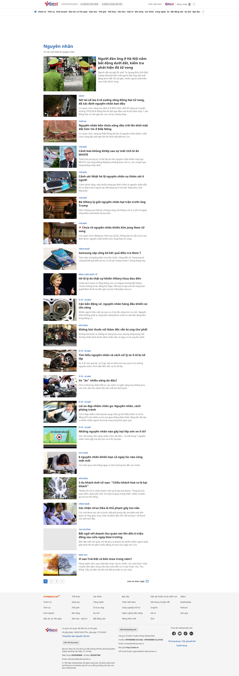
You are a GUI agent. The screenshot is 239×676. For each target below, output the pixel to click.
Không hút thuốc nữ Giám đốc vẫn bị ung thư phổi (113, 329)
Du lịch (188, 12)
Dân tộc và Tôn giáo (78, 12)
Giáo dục (93, 12)
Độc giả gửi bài (189, 641)
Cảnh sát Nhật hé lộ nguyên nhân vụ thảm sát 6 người (111, 178)
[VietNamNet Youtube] (180, 634)
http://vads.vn (132, 647)
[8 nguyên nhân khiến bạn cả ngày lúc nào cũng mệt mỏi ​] (60, 463)
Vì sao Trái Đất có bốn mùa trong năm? (105, 559)
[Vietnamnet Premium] (51, 597)
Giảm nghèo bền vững (132, 613)
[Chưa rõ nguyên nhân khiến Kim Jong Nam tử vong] (60, 233)
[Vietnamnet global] (169, 5)
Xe (168, 12)
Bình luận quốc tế (88, 274)
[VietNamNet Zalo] (191, 634)
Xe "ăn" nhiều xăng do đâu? (98, 380)
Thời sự (51, 12)
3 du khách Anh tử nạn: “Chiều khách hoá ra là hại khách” (113, 484)
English (154, 607)
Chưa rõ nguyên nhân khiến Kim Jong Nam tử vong (112, 229)
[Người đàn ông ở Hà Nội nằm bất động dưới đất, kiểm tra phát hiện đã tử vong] (69, 73)
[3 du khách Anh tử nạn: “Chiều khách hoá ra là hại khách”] (60, 488)
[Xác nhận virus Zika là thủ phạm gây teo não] (60, 514)
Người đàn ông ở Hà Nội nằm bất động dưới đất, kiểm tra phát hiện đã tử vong (122, 63)
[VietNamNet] (35, 11)
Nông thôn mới (129, 618)
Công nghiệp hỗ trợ (131, 607)
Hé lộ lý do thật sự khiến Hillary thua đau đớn (110, 278)
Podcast (184, 607)
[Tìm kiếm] (194, 4)
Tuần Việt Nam (155, 4)
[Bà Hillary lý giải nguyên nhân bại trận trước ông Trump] (60, 208)
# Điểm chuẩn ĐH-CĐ (112, 4)
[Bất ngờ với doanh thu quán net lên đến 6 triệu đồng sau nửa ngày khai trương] (60, 539)
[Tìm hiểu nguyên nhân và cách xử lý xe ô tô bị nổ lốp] (60, 361)
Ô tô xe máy (98, 607)
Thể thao (112, 12)
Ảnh (152, 618)
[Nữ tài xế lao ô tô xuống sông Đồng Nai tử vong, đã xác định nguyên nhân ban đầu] (60, 106)
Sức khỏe (149, 12)
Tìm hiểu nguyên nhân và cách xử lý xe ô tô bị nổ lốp (112, 356)
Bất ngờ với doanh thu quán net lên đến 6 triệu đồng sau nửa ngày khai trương (111, 535)
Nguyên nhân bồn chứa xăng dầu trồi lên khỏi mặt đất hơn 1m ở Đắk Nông (113, 127)
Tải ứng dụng (174, 641)
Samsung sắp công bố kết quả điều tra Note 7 (110, 253)
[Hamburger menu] (203, 11)
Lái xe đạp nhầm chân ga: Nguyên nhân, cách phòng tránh (110, 407)
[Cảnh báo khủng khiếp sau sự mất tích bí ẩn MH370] (60, 157)
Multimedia (185, 602)
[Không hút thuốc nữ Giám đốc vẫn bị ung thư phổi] (60, 335)
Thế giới (102, 12)
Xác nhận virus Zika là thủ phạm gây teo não (109, 508)
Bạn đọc (196, 12)
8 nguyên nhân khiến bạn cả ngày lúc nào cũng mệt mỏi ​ (111, 458)
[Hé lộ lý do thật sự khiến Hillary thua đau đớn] (60, 284)
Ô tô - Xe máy (85, 300)
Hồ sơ (153, 613)
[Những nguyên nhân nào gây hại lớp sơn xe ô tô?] (60, 437)
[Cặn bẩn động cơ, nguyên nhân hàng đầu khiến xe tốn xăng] (60, 310)
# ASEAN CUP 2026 (89, 4)
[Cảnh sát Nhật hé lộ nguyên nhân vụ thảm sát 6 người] (60, 182)
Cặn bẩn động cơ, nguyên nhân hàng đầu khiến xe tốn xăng (113, 305)
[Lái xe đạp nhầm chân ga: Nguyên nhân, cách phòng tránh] (60, 412)
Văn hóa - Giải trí (125, 12)
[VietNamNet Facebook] (174, 634)
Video (81, 96)
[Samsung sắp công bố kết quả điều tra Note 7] (60, 259)
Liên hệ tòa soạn (70, 642)
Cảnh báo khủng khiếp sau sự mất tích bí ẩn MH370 (109, 152)
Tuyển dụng (181, 645)
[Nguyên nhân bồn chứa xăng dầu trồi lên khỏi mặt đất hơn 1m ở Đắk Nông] (60, 131)
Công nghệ (160, 12)
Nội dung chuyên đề (160, 602)
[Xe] (60, 386)
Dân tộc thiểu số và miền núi (164, 596)
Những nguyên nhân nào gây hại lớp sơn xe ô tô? (112, 431)
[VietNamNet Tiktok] (185, 634)
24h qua (184, 613)
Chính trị (42, 12)
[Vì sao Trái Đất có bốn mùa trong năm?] (60, 565)
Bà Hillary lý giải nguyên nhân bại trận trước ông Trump (112, 203)
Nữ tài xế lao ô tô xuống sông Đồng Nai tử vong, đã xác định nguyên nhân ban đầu (112, 101)
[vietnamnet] (51, 7)
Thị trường (85, 529)
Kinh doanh (61, 12)
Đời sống (139, 12)
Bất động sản (177, 12)
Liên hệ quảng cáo (128, 629)
